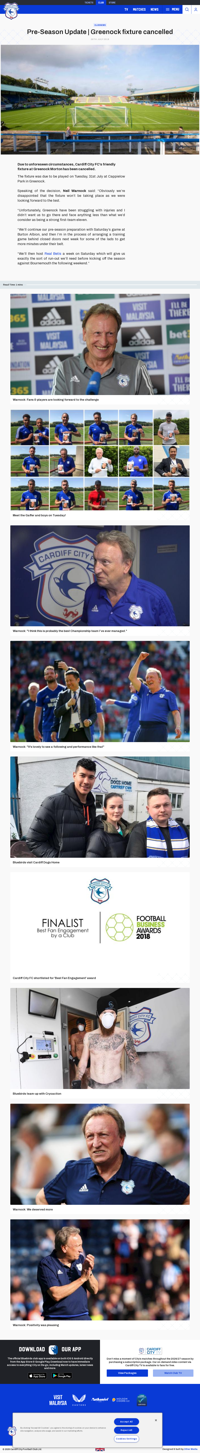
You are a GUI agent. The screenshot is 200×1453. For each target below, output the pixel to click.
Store (112, 2)
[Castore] (79, 1400)
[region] (87, 1430)
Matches (139, 9)
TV (126, 9)
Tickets (89, 2)
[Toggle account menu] (195, 9)
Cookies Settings (126, 1438)
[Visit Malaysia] (58, 1400)
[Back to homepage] (11, 10)
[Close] (155, 1420)
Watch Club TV (173, 1373)
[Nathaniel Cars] (100, 1400)
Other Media (191, 1449)
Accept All (126, 1421)
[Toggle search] (186, 9)
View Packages (127, 1373)
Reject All (126, 1430)
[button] (12, 1431)
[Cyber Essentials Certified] (141, 1400)
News (154, 9)
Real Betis (53, 254)
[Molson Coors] (121, 1400)
